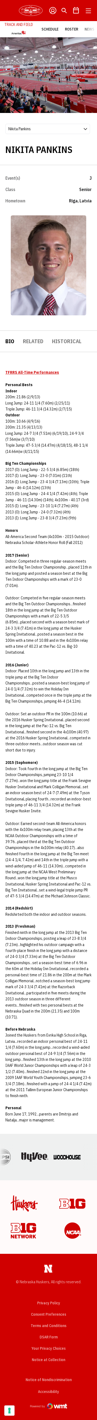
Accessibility (48, 1391)
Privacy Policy (48, 1303)
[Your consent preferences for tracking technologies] (9, 1410)
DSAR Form (49, 1337)
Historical (66, 341)
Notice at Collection (48, 1359)
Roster (71, 29)
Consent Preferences (48, 1314)
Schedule (49, 29)
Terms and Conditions (49, 1325)
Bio (9, 341)
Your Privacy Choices (49, 1348)
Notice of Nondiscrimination (49, 1379)
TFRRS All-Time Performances (32, 372)
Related (33, 341)
